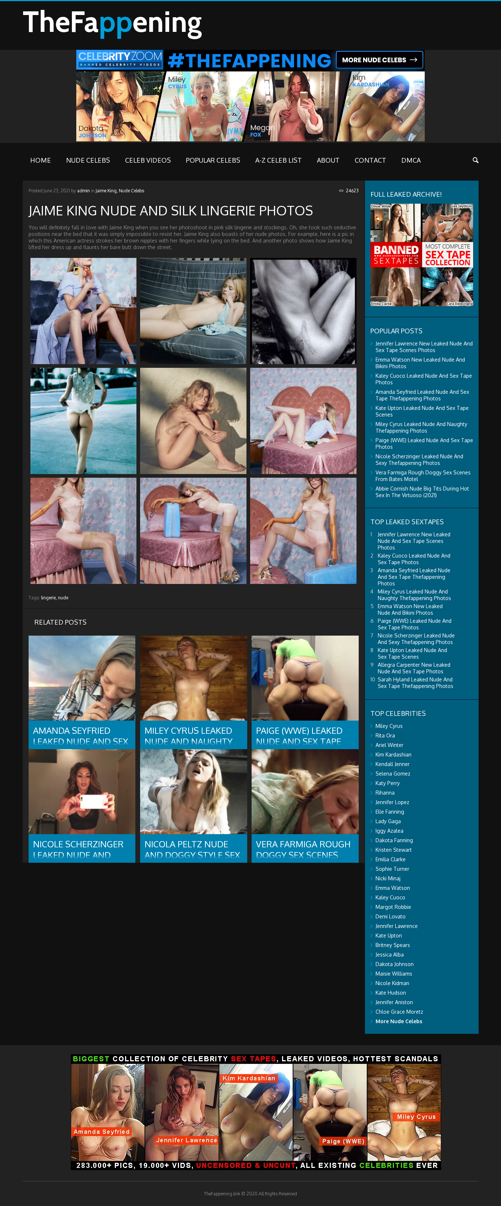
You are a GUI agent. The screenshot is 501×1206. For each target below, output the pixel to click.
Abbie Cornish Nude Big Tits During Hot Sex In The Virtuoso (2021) (422, 491)
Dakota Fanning (394, 840)
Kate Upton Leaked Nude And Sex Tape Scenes (412, 653)
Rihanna (385, 792)
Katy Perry (388, 783)
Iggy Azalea (389, 831)
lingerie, (49, 597)
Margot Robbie (393, 907)
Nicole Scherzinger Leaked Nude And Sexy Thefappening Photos (419, 459)
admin (83, 190)
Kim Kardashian (394, 754)
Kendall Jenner (393, 764)
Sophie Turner (392, 869)
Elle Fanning (390, 812)
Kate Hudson (391, 992)
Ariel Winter (389, 745)
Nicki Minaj (388, 878)
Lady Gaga (388, 821)
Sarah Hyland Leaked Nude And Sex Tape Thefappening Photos (415, 682)
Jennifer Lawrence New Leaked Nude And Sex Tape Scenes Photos (424, 346)
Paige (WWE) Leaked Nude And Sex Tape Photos (414, 624)
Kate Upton (389, 935)
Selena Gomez (393, 773)
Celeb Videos (148, 160)
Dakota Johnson (395, 964)
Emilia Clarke (391, 859)
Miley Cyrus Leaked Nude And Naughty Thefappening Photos (421, 427)
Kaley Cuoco (390, 897)
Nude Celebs (88, 160)
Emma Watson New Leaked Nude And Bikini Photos (410, 609)
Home (40, 160)
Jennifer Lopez (392, 802)
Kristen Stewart (394, 850)
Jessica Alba (390, 954)
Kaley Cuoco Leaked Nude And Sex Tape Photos (414, 558)
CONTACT (370, 160)
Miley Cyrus (389, 726)
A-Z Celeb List (278, 160)
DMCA (411, 160)
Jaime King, (107, 190)
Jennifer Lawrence (397, 926)
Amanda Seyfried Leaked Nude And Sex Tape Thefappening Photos (422, 395)
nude (63, 597)
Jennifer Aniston (394, 1002)
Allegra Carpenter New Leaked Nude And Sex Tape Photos (414, 668)
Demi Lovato (391, 916)
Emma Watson (393, 888)
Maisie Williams (394, 973)
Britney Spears (393, 945)
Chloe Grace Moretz (399, 1012)
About (328, 160)
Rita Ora (385, 735)
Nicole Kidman (392, 983)
